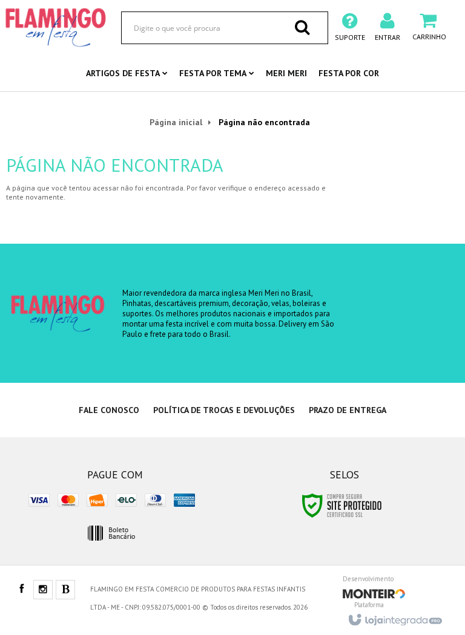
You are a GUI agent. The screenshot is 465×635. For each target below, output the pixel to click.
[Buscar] (302, 27)
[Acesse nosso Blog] (65, 590)
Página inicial (176, 122)
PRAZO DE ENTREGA (347, 410)
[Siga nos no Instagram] (43, 590)
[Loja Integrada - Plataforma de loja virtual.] (394, 616)
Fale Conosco (109, 410)
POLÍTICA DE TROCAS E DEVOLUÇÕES (224, 410)
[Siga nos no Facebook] (21, 589)
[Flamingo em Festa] (55, 27)
